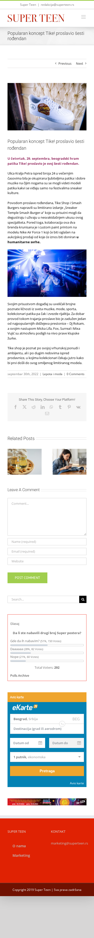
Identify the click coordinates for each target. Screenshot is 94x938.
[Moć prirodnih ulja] (25, 462)
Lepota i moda (52, 374)
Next (79, 63)
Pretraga (47, 771)
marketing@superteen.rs (69, 843)
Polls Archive (19, 675)
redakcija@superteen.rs (57, 5)
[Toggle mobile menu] (83, 17)
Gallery (30, 457)
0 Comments (75, 374)
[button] (11, 462)
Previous (64, 63)
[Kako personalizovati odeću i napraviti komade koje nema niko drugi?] (70, 462)
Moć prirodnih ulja (18, 457)
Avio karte (77, 783)
